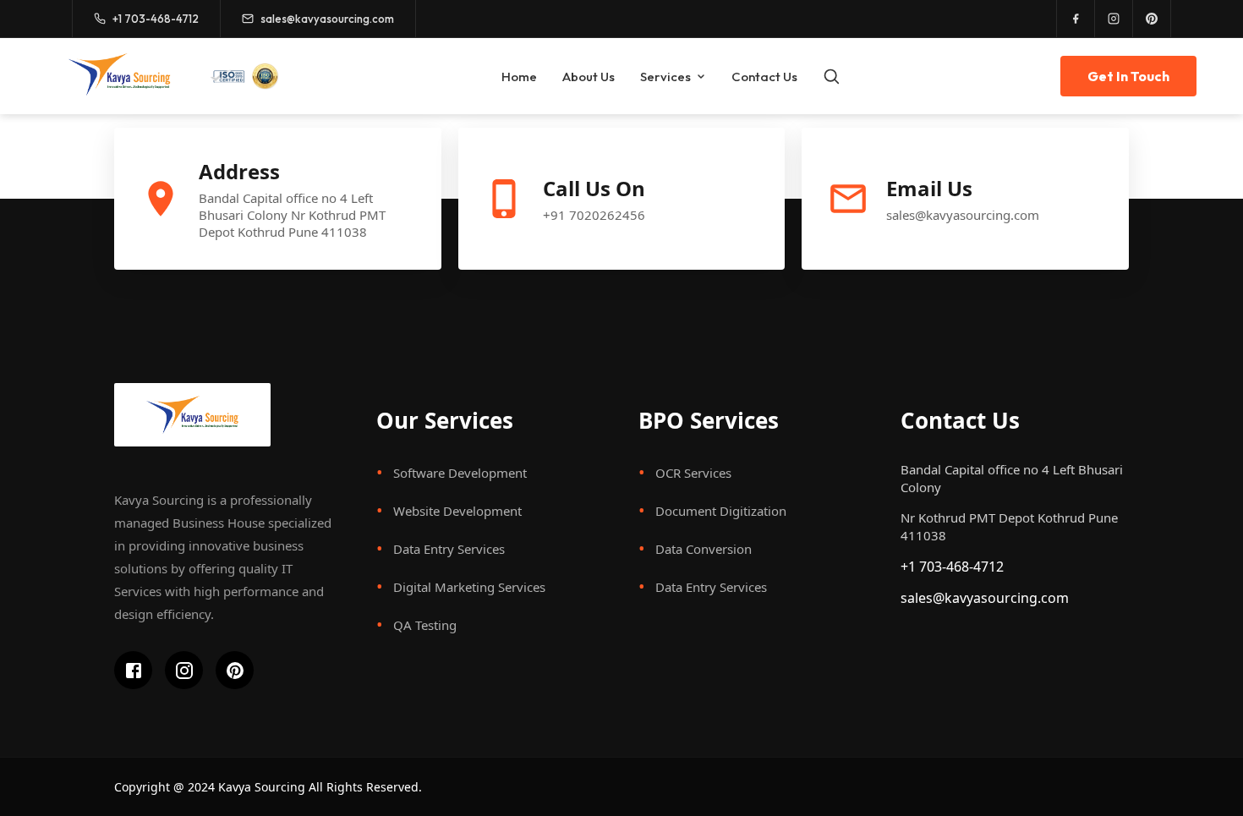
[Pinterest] (1152, 18)
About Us (588, 76)
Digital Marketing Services (469, 586)
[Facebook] (1076, 18)
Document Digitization (720, 510)
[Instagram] (1114, 18)
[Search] (831, 76)
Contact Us (764, 76)
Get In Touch (1128, 76)
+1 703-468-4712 (952, 566)
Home (519, 76)
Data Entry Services (449, 548)
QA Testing (425, 624)
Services (665, 76)
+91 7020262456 (594, 214)
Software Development (460, 472)
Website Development (457, 510)
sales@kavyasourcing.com (962, 214)
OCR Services (693, 472)
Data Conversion (703, 548)
